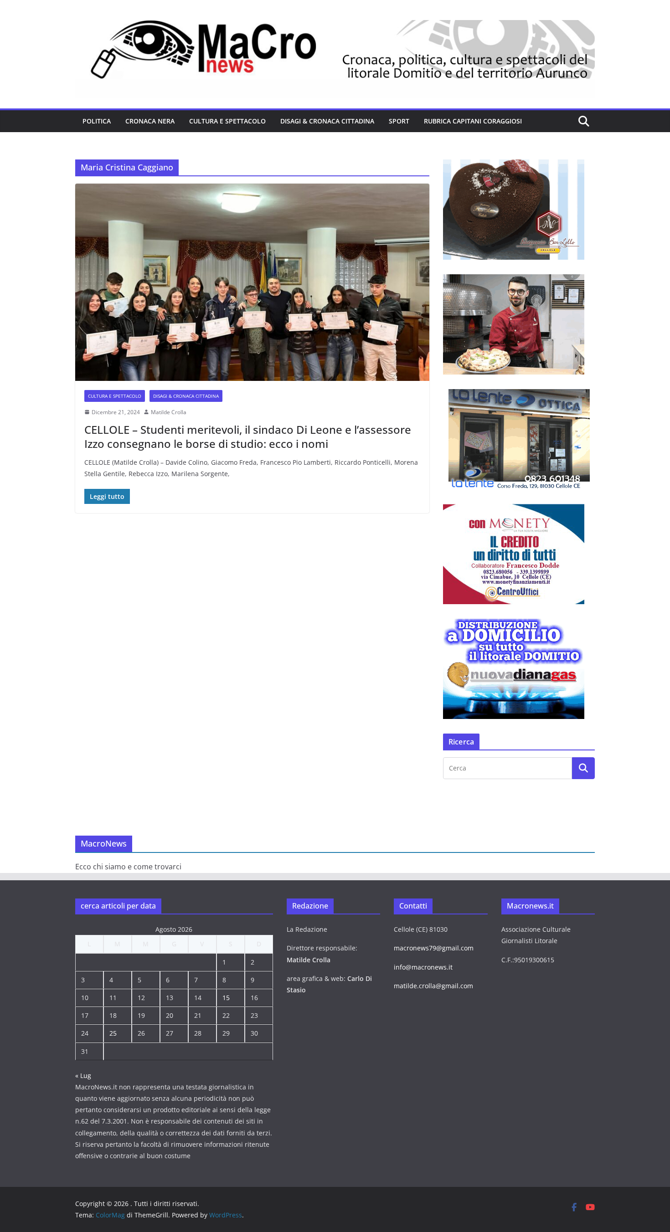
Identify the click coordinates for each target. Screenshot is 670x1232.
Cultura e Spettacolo (227, 121)
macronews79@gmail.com (434, 948)
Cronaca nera (150, 121)
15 (226, 997)
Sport (399, 121)
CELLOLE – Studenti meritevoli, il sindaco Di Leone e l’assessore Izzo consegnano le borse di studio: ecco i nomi (247, 436)
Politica (96, 121)
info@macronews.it (423, 967)
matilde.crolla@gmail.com (433, 985)
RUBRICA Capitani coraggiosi (473, 121)
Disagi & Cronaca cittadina (327, 121)
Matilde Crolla (168, 412)
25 (113, 1033)
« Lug (83, 1075)
